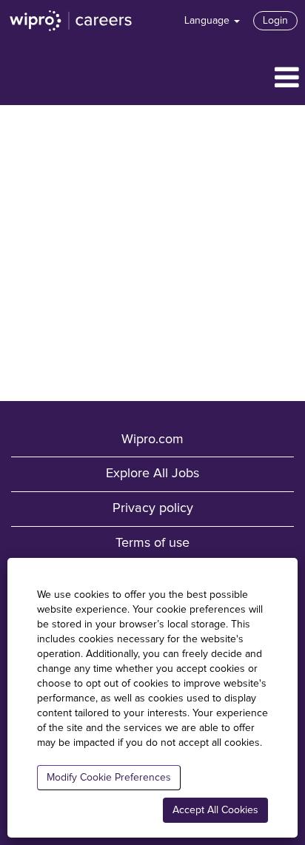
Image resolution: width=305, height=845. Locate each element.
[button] (152, 78)
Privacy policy (153, 508)
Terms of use (152, 543)
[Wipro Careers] (71, 20)
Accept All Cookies (215, 810)
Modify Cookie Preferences (109, 777)
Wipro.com (152, 439)
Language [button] (208, 21)
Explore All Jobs (152, 473)
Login (275, 21)
